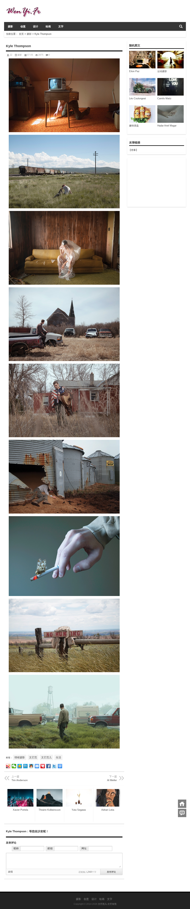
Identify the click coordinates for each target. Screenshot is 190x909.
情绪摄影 (19, 757)
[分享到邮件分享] (37, 766)
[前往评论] (182, 813)
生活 (58, 757)
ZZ (11, 55)
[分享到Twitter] (54, 766)
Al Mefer (112, 780)
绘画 (48, 26)
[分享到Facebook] (48, 766)
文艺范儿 (46, 757)
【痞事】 (133, 150)
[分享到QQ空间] (19, 766)
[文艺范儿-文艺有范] (25, 5)
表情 (10, 871)
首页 (21, 34)
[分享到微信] (14, 766)
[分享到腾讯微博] (25, 766)
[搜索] (181, 26)
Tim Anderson (20, 780)
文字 (60, 26)
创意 (23, 26)
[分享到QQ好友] (31, 766)
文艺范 (33, 757)
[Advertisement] (156, 182)
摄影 (10, 26)
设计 (35, 26)
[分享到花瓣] (42, 766)
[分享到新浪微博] (8, 766)
